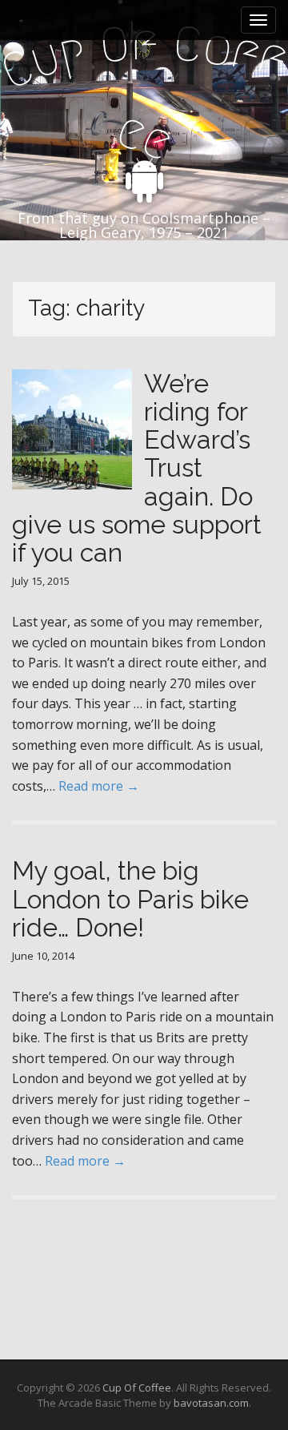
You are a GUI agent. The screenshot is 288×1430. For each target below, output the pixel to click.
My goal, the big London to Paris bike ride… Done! (130, 898)
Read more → (98, 786)
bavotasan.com (211, 1403)
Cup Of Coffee (136, 1387)
